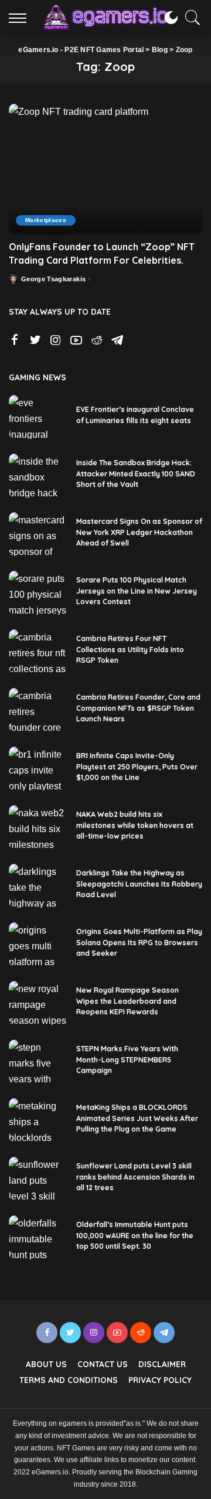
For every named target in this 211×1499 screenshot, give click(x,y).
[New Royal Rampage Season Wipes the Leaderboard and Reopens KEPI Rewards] (38, 1003)
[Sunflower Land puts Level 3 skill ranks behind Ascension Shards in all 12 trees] (38, 1179)
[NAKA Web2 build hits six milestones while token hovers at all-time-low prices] (38, 827)
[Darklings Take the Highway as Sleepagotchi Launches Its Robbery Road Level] (38, 886)
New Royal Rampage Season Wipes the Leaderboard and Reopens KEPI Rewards (127, 1001)
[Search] (190, 17)
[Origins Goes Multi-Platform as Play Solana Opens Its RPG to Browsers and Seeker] (38, 944)
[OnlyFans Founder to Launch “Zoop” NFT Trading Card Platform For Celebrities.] (105, 169)
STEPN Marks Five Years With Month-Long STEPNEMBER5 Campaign (127, 1059)
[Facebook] (15, 340)
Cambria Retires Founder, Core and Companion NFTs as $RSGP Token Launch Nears (138, 708)
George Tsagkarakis (53, 279)
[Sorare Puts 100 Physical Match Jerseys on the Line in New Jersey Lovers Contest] (38, 593)
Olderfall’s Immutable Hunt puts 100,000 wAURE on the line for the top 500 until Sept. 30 (134, 1235)
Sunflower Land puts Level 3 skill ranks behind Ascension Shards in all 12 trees (135, 1176)
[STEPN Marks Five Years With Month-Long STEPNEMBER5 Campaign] (38, 1062)
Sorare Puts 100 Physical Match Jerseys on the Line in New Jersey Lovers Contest (136, 590)
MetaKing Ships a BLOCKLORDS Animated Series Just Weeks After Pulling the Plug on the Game (137, 1118)
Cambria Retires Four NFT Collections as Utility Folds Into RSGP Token (130, 649)
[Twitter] (35, 340)
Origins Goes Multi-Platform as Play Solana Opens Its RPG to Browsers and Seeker (139, 942)
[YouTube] (76, 340)
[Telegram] (117, 340)
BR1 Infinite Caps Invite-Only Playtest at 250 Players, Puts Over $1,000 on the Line (137, 766)
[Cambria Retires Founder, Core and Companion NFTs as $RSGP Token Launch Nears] (38, 710)
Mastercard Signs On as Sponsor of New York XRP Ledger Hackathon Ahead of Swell (139, 532)
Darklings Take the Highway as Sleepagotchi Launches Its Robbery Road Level (139, 883)
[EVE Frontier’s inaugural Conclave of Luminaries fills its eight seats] (38, 417)
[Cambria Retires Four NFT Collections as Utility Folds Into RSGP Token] (38, 651)
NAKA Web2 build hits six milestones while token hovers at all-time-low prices (134, 825)
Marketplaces (45, 220)
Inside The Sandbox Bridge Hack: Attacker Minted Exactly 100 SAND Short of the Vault (135, 473)
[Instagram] (56, 340)
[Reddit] (97, 340)
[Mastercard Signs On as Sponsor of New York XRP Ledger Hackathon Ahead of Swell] (38, 534)
